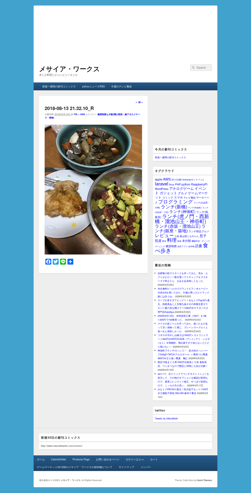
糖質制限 (171, 246)
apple (158, 179)
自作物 (191, 246)
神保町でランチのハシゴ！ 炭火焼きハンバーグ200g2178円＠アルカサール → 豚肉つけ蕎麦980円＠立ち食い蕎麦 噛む (183, 354)
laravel (161, 183)
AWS (167, 178)
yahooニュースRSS (93, 86)
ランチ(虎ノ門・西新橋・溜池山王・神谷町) (182, 218)
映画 (179, 240)
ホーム (41, 459)
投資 (158, 240)
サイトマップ (126, 467)
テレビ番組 (190, 197)
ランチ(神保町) (182, 211)
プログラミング (175, 201)
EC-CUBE (177, 179)
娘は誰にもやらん (189, 236)
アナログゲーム (181, 188)
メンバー (146, 467)
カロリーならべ (135, 459)
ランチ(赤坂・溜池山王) (178, 226)
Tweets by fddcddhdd (166, 418)
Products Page (81, 459)
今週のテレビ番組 (121, 86)
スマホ (178, 197)
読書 (198, 245)
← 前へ (139, 102)
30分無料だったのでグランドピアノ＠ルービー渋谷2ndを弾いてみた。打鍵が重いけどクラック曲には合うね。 (183, 292)
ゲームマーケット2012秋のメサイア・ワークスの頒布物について (74, 467)
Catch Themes (204, 480)
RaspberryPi (199, 184)
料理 (172, 239)
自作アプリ (183, 246)
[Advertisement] (125, 31)
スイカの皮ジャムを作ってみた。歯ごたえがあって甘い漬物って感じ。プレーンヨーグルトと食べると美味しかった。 (183, 327)
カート (154, 459)
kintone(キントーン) (193, 179)
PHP (178, 184)
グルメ (182, 193)
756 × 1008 (79, 114)
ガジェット (168, 192)
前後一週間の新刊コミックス (59, 86)
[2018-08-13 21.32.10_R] (93, 253)
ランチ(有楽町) (195, 207)
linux (171, 184)
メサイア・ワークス (69, 68)
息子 (203, 235)
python (186, 184)
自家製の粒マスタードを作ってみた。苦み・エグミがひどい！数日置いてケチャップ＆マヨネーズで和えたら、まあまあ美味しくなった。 (183, 277)
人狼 (177, 236)
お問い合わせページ (107, 459)
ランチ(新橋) (174, 206)
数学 (164, 240)
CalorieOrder (58, 459)
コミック (167, 197)
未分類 (186, 241)
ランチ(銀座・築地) (180, 228)
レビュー (164, 235)
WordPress (161, 189)
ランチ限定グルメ (199, 231)
